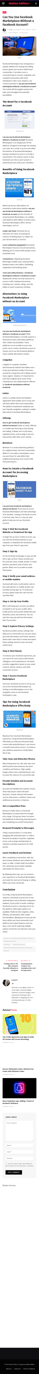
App (4, 12)
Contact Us (17, 1369)
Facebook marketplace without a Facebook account (18, 949)
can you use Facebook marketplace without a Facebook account (19, 939)
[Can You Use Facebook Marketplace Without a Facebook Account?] (19, 46)
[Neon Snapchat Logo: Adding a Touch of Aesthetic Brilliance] (19, 1088)
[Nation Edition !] (19, 3)
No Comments (14, 32)
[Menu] (3, 3)
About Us (9, 1369)
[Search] (36, 3)
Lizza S (11, 29)
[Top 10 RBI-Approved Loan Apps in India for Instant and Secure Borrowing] (19, 1024)
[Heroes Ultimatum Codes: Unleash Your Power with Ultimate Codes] (19, 1056)
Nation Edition (30, 1364)
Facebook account (19, 944)
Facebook (7, 944)
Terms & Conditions (29, 1369)
